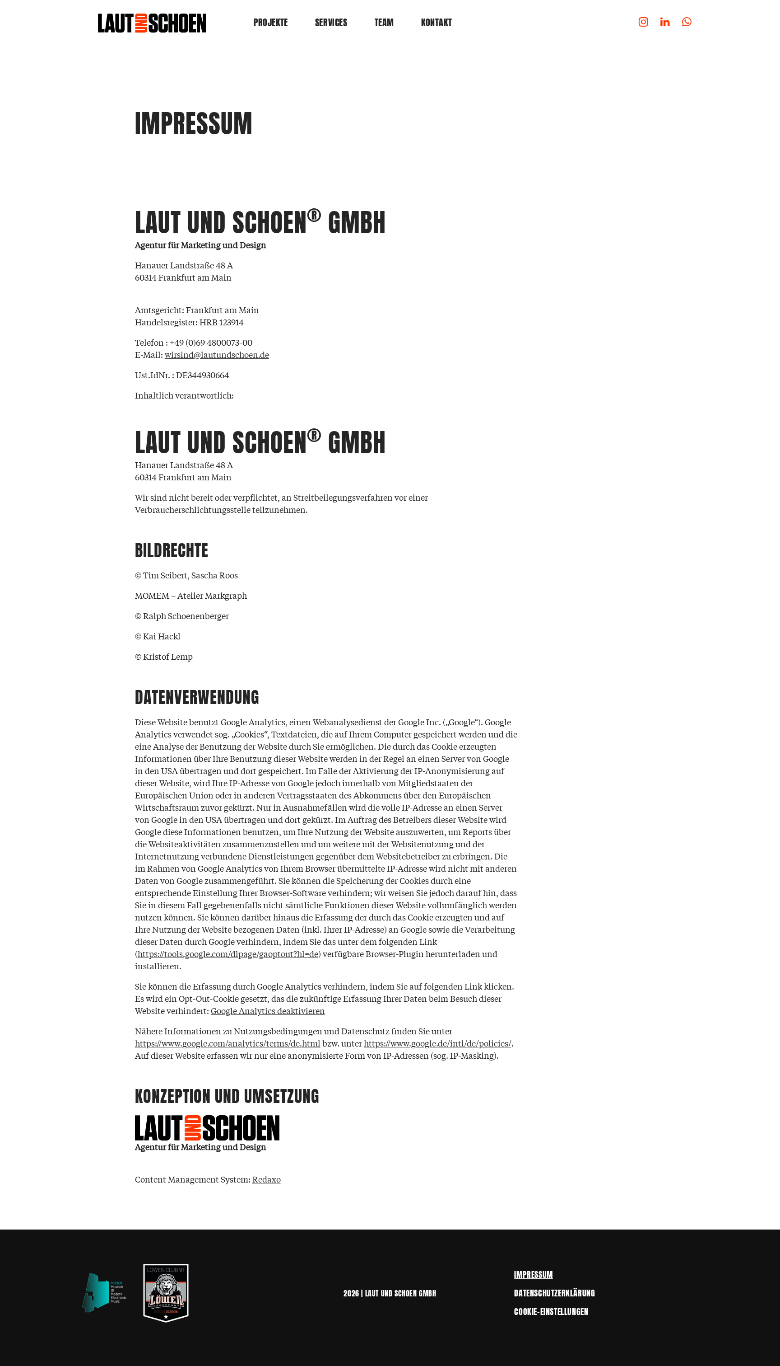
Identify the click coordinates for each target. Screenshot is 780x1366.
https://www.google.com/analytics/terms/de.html (227, 1043)
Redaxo (266, 1179)
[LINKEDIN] (665, 22)
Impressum (533, 1274)
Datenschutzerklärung (554, 1293)
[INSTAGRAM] (644, 22)
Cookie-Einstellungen (551, 1311)
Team (384, 22)
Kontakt (436, 22)
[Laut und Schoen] (153, 22)
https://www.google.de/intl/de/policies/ (437, 1043)
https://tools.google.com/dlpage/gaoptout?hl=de (228, 953)
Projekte (271, 22)
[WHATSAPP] (687, 22)
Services (331, 22)
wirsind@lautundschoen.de (217, 354)
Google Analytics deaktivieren (268, 1010)
